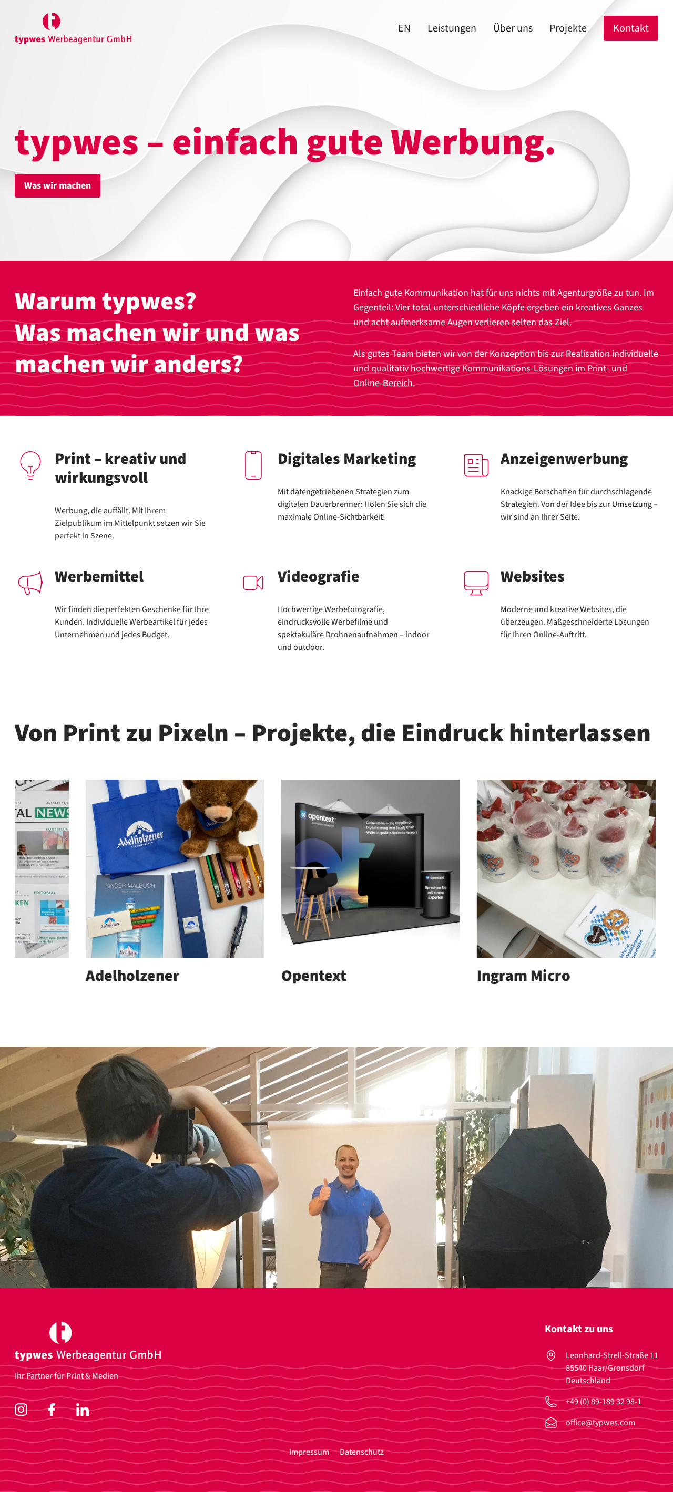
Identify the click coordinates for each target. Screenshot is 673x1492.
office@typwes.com (600, 1422)
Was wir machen (57, 185)
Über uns (513, 28)
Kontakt (631, 28)
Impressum (309, 1452)
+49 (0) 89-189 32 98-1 (603, 1401)
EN (404, 28)
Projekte (568, 28)
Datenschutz (362, 1452)
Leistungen (451, 28)
